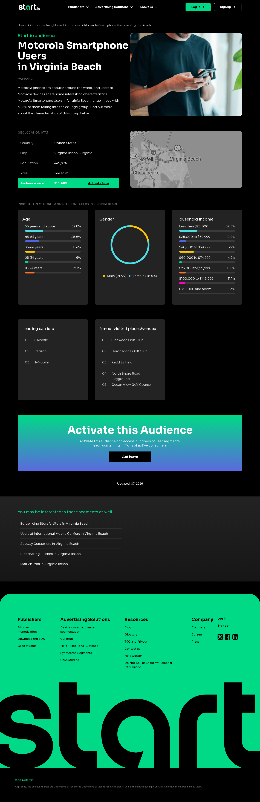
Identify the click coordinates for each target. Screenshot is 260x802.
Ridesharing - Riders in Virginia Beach (50, 554)
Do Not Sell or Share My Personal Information (148, 665)
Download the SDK (31, 639)
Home (22, 25)
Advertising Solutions (112, 7)
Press (196, 641)
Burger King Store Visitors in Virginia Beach (54, 524)
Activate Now (98, 183)
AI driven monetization (27, 630)
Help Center (133, 656)
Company (198, 627)
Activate (130, 457)
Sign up (225, 7)
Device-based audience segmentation (77, 630)
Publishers (76, 7)
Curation (66, 639)
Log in (195, 7)
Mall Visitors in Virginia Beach (44, 564)
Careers (197, 634)
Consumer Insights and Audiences (55, 25)
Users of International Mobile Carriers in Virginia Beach (64, 534)
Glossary (131, 634)
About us (146, 7)
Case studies (27, 646)
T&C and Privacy (136, 641)
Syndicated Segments (76, 653)
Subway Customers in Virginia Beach (49, 544)
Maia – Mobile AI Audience (79, 646)
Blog (128, 627)
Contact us (132, 649)
